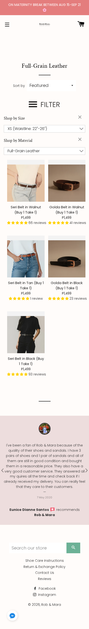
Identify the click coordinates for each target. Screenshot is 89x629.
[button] (17, 222)
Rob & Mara (44, 515)
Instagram (46, 594)
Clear (80, 117)
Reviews (44, 578)
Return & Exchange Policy (44, 566)
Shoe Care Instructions (44, 560)
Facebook (47, 588)
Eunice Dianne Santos (29, 509)
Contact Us (44, 572)
